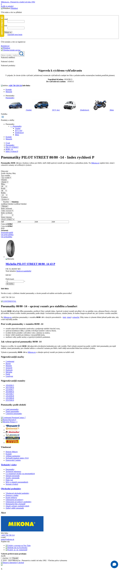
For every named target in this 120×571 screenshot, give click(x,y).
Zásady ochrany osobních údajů (17, 506)
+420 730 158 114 (15, 86)
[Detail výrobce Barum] (13, 426)
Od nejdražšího (6, 237)
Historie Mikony (12, 452)
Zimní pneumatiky (12, 411)
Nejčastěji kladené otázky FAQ (17, 458)
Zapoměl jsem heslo (15, 35)
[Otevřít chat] (114, 564)
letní (64, 317)
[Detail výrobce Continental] (13, 430)
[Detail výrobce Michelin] (13, 436)
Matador (9, 366)
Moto (111, 110)
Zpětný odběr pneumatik (15, 508)
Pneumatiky (10, 98)
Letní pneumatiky (12, 409)
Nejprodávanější (7, 233)
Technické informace (13, 471)
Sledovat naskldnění (23, 271)
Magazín (9, 92)
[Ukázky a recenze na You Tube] (18, 546)
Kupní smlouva (11, 497)
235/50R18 (10, 398)
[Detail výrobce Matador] (13, 432)
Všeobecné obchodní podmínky (17, 493)
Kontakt (9, 90)
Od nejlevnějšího (7, 235)
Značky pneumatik (12, 478)
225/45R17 (10, 390)
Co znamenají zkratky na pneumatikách (20, 474)
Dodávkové (84, 110)
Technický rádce (9, 465)
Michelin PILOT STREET (30, 263)
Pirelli (8, 374)
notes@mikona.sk (7, 539)
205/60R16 (10, 392)
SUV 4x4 (56, 110)
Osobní (29, 110)
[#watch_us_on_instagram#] (16, 550)
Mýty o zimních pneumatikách (17, 482)
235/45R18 (10, 396)
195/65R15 (10, 385)
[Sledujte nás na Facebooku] (16, 548)
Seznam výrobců (12, 484)
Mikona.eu (95, 163)
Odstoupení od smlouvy (14, 500)
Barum (8, 364)
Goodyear (9, 376)
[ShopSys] (12, 563)
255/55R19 (10, 400)
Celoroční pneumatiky (14, 414)
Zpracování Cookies (13, 460)
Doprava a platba (12, 495)
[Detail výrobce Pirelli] (12, 443)
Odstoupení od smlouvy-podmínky (18, 502)
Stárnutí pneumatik (13, 476)
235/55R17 (10, 394)
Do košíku (10, 284)
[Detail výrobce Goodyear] (13, 439)
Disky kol (9, 480)
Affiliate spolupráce (13, 456)
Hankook (9, 370)
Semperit (9, 368)
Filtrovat (4, 206)
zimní (69, 317)
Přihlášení (14, 8)
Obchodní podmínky (11, 488)
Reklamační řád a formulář (15, 504)
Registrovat (5, 46)
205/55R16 (10, 387)
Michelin (9, 372)
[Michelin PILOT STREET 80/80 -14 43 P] (10, 257)
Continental (10, 361)
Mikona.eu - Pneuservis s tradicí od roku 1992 (18, 2)
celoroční (75, 317)
